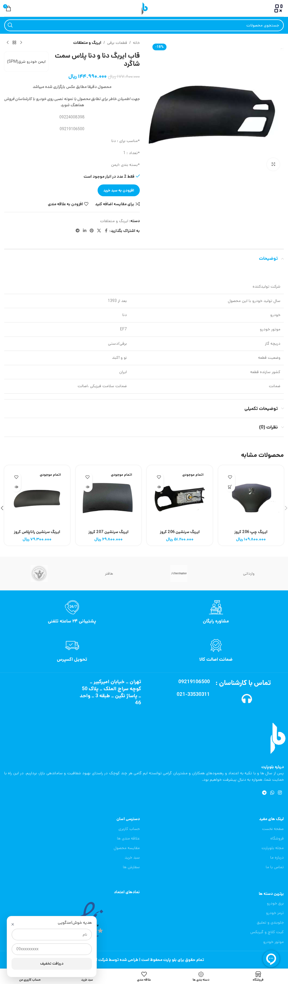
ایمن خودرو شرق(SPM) (26, 61)
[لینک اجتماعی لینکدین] (84, 231)
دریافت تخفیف (52, 963)
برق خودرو (275, 903)
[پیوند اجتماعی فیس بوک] (106, 231)
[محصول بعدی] (7, 42)
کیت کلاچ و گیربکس (267, 932)
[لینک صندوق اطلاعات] (216, 612)
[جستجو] (10, 25)
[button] (230, 487)
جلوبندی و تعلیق (270, 922)
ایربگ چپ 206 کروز (250, 532)
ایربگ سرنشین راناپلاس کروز (37, 532)
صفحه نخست (273, 829)
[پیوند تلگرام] (77, 231)
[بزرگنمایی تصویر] (273, 164)
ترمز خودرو (275, 913)
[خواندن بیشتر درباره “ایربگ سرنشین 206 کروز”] (159, 487)
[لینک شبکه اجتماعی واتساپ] (272, 792)
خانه (136, 43)
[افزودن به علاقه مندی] (230, 477)
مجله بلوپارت (273, 848)
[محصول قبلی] (21, 42)
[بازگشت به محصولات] (14, 42)
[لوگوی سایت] (144, 8)
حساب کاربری (129, 829)
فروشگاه (277, 838)
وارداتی (249, 573)
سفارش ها (131, 867)
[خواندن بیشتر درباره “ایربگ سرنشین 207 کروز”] (88, 487)
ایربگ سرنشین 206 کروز (180, 532)
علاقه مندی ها (128, 838)
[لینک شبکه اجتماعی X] (99, 231)
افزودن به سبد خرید (118, 190)
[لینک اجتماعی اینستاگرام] (280, 792)
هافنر (109, 573)
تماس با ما (275, 867)
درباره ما (277, 857)
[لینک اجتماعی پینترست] (91, 231)
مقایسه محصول (127, 848)
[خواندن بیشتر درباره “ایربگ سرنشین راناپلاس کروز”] (16, 487)
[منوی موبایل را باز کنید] (278, 8)
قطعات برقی (117, 43)
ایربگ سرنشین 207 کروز (108, 532)
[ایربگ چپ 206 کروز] (251, 498)
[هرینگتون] (179, 573)
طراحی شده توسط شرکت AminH (111, 960)
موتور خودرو (273, 942)
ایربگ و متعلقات (87, 43)
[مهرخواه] (39, 573)
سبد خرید (132, 857)
